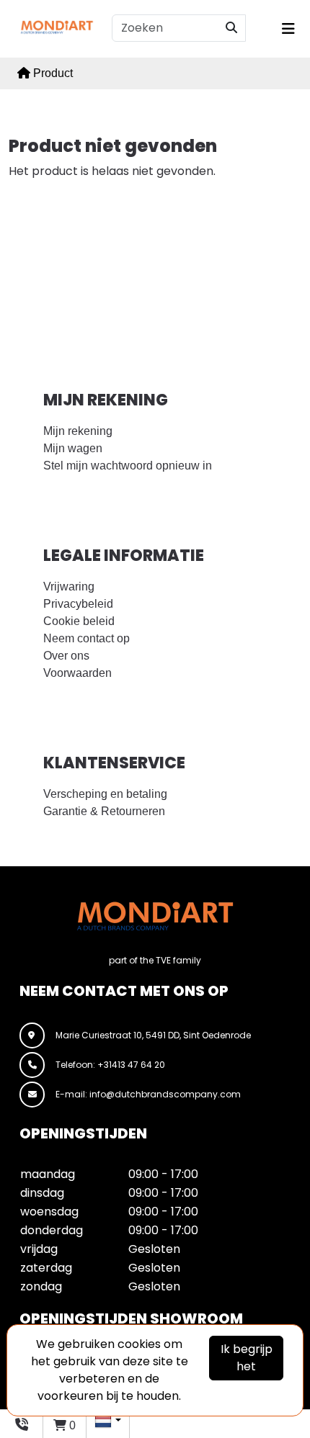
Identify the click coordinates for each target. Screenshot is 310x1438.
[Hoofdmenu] (286, 29)
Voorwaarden (77, 673)
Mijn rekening (77, 431)
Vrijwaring (68, 586)
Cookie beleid (79, 621)
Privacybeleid (78, 604)
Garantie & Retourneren (104, 811)
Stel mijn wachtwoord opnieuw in (127, 465)
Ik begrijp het (247, 1358)
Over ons (66, 656)
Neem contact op (86, 638)
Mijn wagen (72, 448)
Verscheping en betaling (105, 794)
